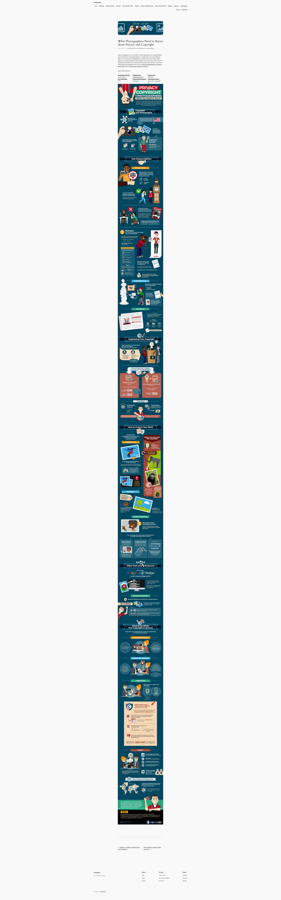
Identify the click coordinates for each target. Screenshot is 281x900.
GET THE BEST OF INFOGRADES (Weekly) (140, 449)
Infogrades (140, 445)
